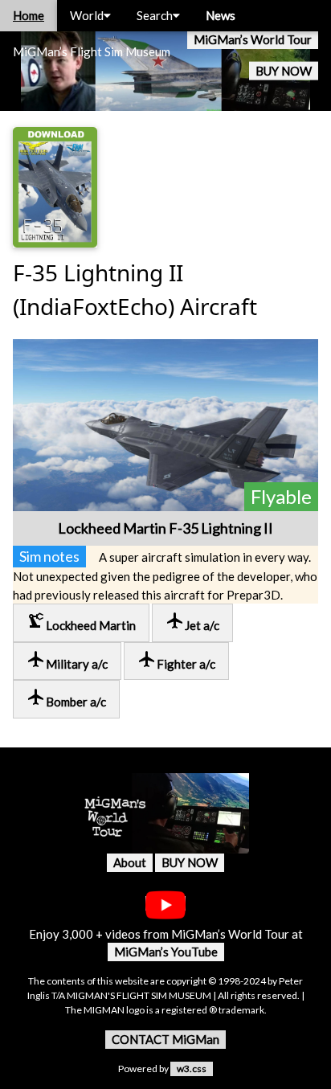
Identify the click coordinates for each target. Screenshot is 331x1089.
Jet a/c (192, 622)
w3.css (191, 1068)
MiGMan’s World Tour (253, 39)
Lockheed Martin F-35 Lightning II (165, 528)
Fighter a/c (176, 660)
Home (28, 15)
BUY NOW (283, 70)
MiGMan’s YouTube (166, 951)
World (87, 15)
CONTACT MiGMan (165, 1039)
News (220, 15)
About (129, 862)
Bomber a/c (66, 698)
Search (155, 15)
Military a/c (67, 660)
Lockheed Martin (81, 622)
